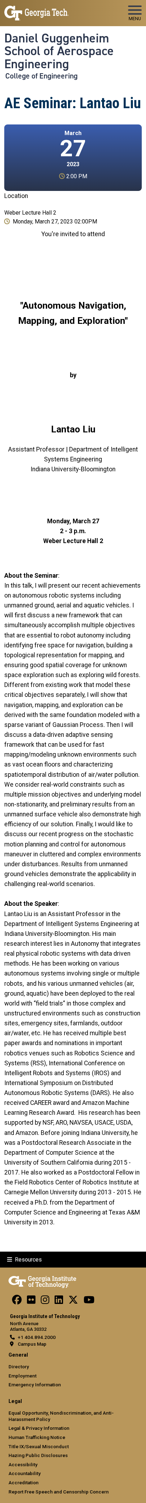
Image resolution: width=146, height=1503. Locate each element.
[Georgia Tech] (42, 1280)
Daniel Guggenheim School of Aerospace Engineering (59, 51)
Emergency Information (35, 1384)
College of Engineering (41, 76)
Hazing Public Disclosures (38, 1455)
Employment (22, 1376)
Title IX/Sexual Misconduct (39, 1446)
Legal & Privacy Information (39, 1428)
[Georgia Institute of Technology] (36, 10)
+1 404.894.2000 (37, 1337)
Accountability (25, 1473)
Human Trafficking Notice (37, 1437)
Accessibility (23, 1464)
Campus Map (32, 1344)
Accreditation (24, 1482)
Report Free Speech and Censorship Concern (59, 1492)
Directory (19, 1366)
